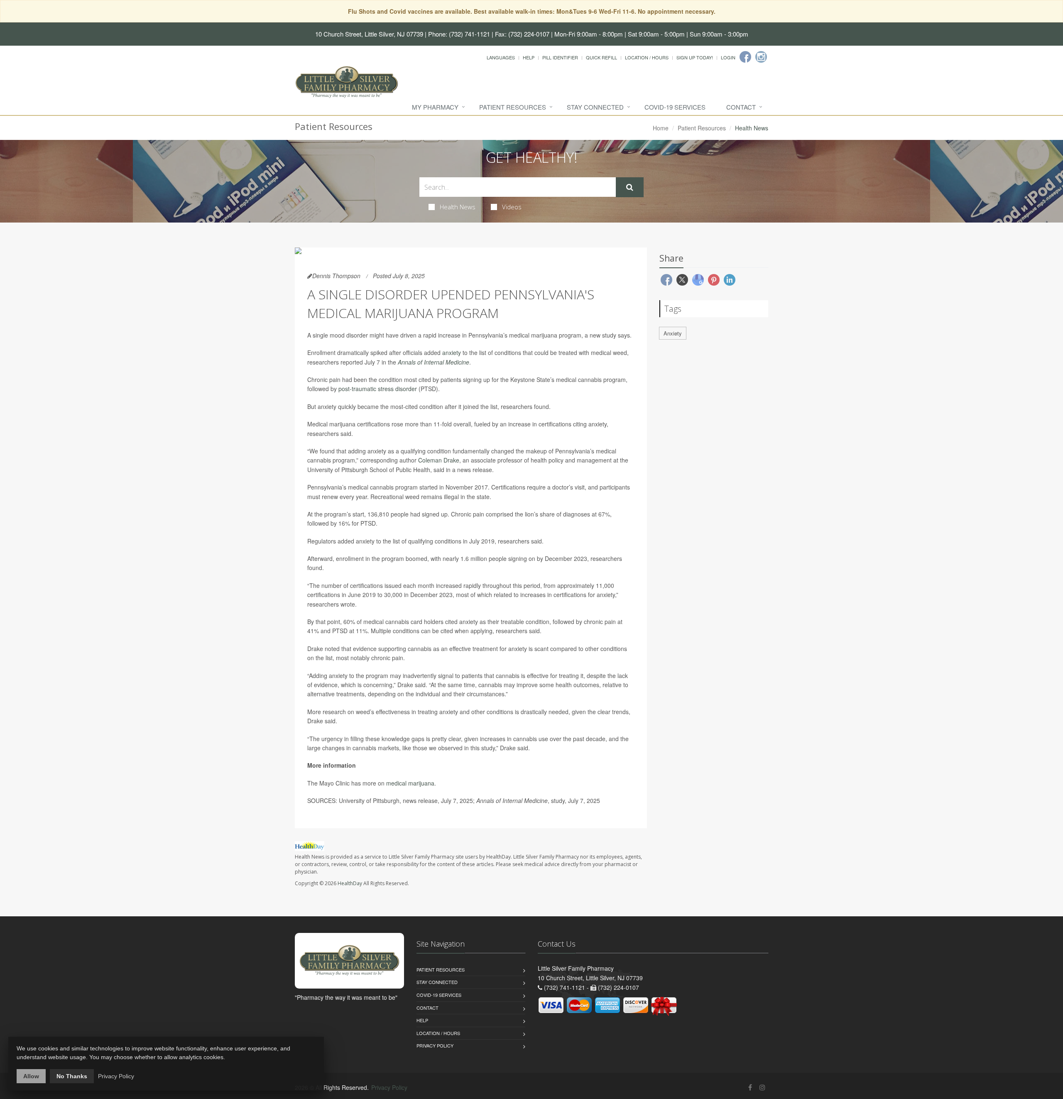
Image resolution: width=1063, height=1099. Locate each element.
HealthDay (350, 883)
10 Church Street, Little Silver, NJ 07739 (369, 33)
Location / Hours (647, 57)
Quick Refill (601, 57)
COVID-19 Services (674, 107)
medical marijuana (410, 783)
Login (728, 57)
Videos (512, 207)
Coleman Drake (438, 460)
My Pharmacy (435, 107)
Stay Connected (595, 107)
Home (661, 128)
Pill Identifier (560, 57)
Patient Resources (512, 107)
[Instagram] (761, 57)
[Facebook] (745, 57)
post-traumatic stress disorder (377, 388)
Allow (31, 1076)
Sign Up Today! (694, 57)
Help (528, 57)
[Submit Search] (630, 187)
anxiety (451, 352)
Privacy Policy (434, 1045)
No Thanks (71, 1076)
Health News (457, 207)
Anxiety (673, 333)
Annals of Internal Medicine (433, 362)
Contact (741, 107)
